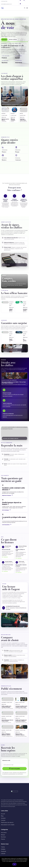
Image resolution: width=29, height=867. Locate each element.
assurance (17, 184)
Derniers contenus (13, 39)
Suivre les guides (15, 768)
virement (16, 233)
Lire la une (4, 39)
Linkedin (3, 853)
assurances (12, 32)
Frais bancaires (4, 81)
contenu (4, 551)
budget (18, 756)
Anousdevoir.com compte (7, 824)
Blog (2, 816)
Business (3, 837)
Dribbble (3, 849)
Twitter (3, 847)
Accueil (3, 814)
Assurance (4, 832)
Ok (14, 864)
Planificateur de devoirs (7, 822)
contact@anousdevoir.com (6, 4)
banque (18, 32)
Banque (3, 834)
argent (17, 19)
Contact (3, 820)
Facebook (3, 851)
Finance (3, 839)
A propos (3, 818)
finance (21, 569)
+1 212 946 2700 (4, 1)
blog (4, 566)
